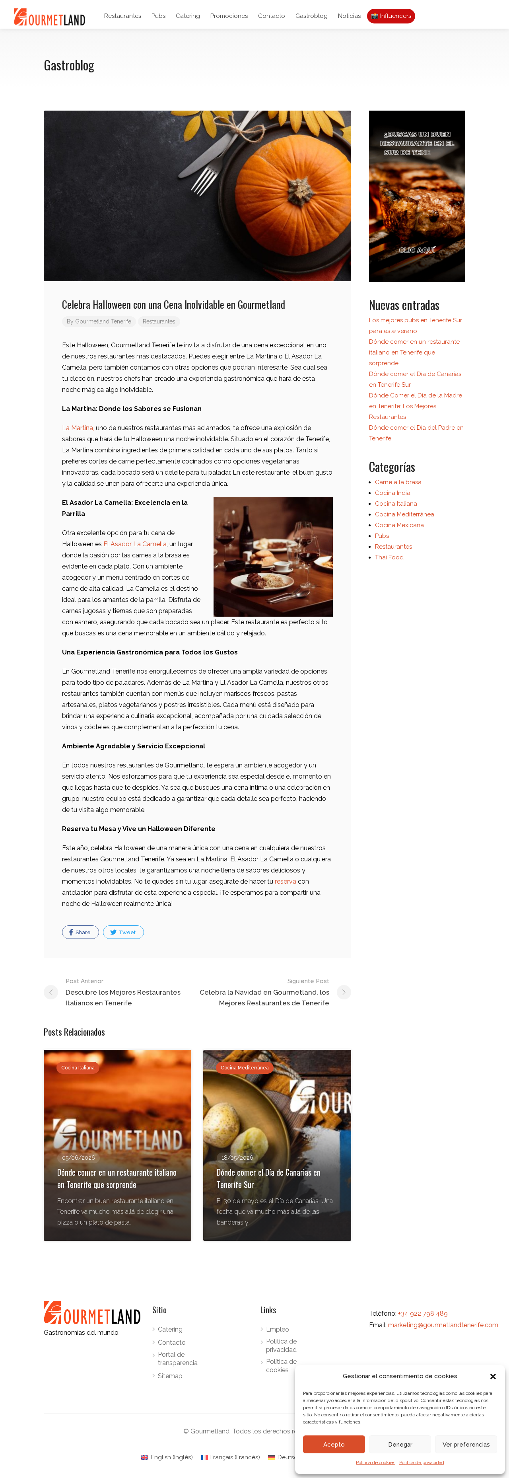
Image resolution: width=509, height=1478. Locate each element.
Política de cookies (375, 1462)
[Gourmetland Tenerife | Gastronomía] (417, 196)
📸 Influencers (391, 15)
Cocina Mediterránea (404, 514)
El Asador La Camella (135, 544)
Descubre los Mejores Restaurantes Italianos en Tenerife (123, 992)
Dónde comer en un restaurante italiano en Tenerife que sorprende (414, 352)
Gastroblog (311, 15)
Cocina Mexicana (399, 525)
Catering (188, 15)
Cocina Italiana (396, 503)
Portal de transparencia (178, 1359)
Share (82, 932)
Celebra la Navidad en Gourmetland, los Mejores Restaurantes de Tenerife (264, 992)
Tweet (127, 932)
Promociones (229, 15)
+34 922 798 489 (423, 1313)
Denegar (400, 1444)
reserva (285, 881)
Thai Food (389, 557)
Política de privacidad (421, 1462)
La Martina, (78, 428)
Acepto (334, 1444)
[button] (493, 1377)
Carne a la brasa (398, 482)
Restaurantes (122, 15)
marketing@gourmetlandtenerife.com (443, 1325)
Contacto (271, 15)
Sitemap (170, 1376)
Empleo (277, 1329)
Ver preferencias (466, 1444)
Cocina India (392, 493)
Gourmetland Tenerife (103, 321)
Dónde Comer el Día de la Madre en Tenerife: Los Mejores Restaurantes (415, 406)
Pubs (158, 15)
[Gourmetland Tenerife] (49, 16)
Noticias (349, 15)
